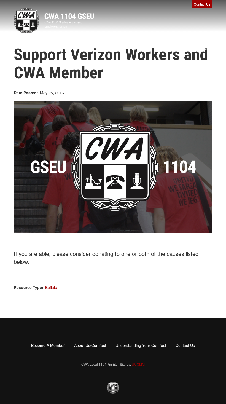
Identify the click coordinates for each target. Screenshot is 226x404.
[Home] (54, 20)
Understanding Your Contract (140, 345)
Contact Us (202, 4)
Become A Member (186, 48)
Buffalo (51, 287)
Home (71, 48)
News (136, 48)
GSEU (102, 48)
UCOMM (138, 364)
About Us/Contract (90, 345)
